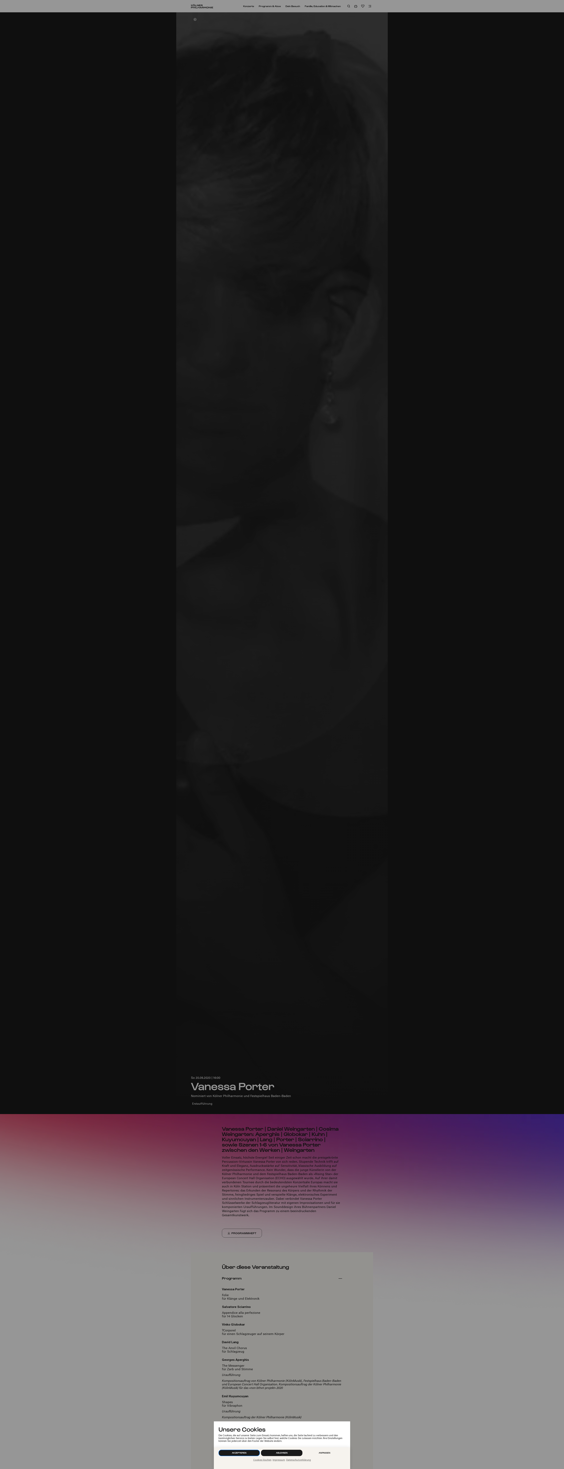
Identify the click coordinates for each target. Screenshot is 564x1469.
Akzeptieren (239, 1453)
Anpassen (324, 1453)
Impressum (279, 1460)
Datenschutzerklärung (298, 1460)
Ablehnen (282, 1453)
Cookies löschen (262, 1460)
